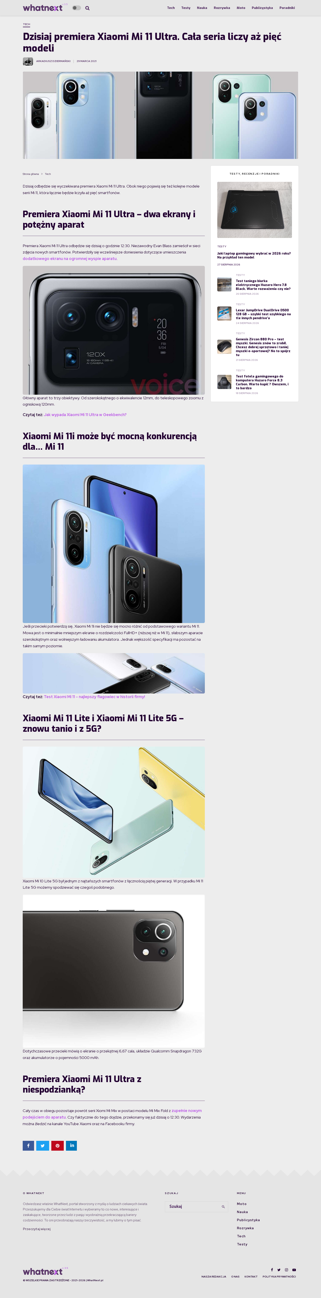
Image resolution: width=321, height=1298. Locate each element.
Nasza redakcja (214, 1276)
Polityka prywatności (279, 1276)
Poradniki (287, 8)
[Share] (28, 1146)
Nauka (202, 8)
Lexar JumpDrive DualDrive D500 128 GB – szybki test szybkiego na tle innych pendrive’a (263, 314)
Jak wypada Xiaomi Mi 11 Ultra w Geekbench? (85, 414)
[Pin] (57, 1146)
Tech (171, 8)
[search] (223, 1207)
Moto (241, 8)
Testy (185, 8)
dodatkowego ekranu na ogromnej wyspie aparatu (70, 258)
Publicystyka (262, 8)
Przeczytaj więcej (36, 1229)
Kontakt (251, 1276)
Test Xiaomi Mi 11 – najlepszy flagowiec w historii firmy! (94, 696)
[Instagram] (286, 1270)
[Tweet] (42, 1146)
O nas (235, 1276)
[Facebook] (272, 1270)
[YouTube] (294, 1270)
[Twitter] (279, 1270)
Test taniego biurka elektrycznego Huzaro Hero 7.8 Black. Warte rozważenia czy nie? (263, 285)
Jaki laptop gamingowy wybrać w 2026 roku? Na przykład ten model (254, 255)
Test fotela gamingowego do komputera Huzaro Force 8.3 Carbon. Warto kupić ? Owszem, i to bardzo (262, 382)
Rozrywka (222, 8)
